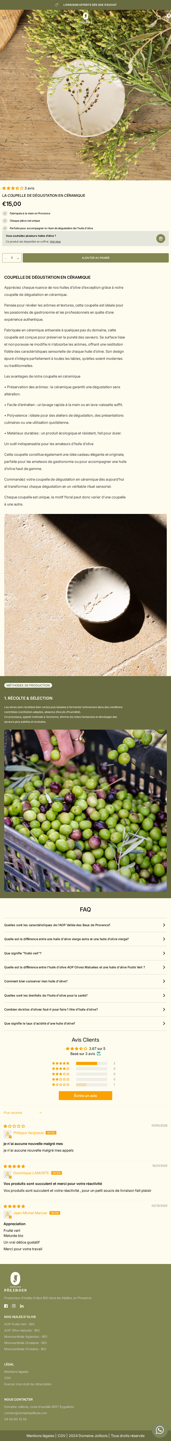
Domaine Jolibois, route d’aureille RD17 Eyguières (38, 1407)
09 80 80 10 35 (15, 1419)
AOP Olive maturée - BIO (22, 1330)
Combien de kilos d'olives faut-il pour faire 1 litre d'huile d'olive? (51, 1009)
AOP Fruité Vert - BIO (19, 1324)
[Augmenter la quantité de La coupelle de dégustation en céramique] (18, 258)
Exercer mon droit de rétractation (27, 1384)
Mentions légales (16, 1371)
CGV (7, 1378)
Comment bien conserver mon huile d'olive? (35, 981)
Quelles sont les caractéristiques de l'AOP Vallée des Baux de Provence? (57, 925)
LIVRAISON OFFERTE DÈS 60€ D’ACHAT (90, 4)
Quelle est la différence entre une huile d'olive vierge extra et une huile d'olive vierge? (66, 939)
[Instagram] (14, 1306)
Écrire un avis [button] (85, 1095)
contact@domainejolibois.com (25, 1413)
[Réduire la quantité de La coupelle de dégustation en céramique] (5, 258)
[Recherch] (159, 18)
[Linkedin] (22, 1306)
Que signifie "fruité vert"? (22, 953)
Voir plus (55, 241)
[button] (13, 188)
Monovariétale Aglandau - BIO (25, 1336)
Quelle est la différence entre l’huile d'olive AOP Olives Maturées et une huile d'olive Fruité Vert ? (74, 967)
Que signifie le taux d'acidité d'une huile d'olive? (39, 1023)
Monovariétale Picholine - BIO (25, 1349)
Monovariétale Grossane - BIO (25, 1343)
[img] (14, 1126)
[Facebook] (6, 1306)
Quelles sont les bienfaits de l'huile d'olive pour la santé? (46, 995)
